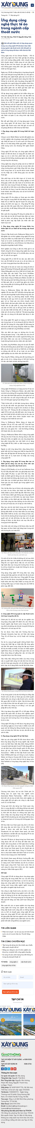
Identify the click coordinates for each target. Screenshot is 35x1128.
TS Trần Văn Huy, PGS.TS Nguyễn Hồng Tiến (16, 37)
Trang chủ (4, 15)
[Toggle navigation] (32, 5)
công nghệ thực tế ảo (9, 965)
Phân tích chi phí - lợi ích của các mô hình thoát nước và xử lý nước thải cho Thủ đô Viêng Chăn (18, 934)
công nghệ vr (14, 962)
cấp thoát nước (26, 962)
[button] (32, 1020)
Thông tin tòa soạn (9, 1073)
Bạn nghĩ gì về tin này (10, 992)
